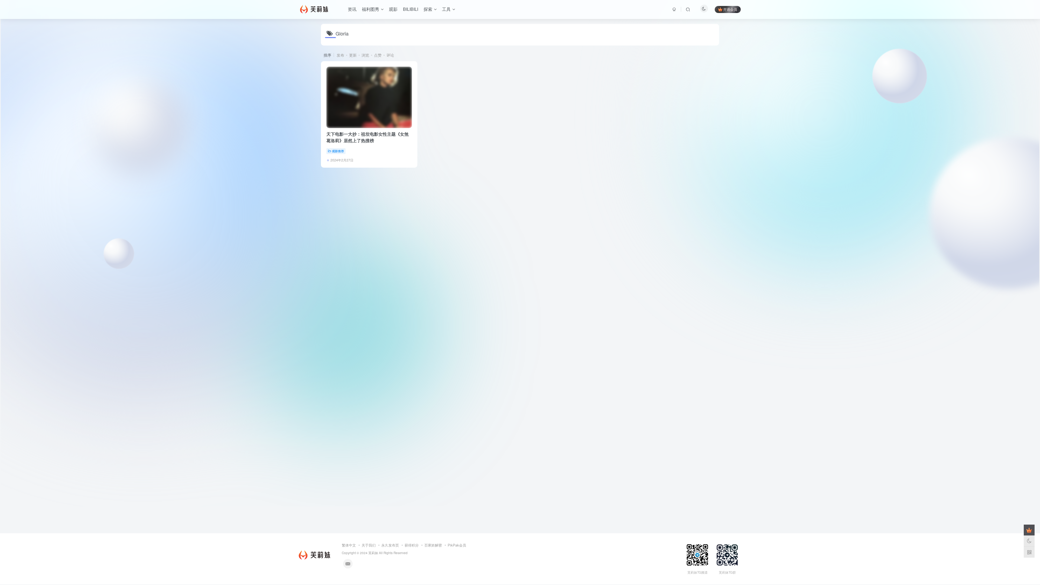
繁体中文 (349, 545)
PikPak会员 (457, 545)
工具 (446, 9)
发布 (340, 55)
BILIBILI (410, 9)
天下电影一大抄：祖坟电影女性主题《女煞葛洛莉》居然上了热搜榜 (367, 137)
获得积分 (412, 545)
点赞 (378, 55)
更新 (353, 55)
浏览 (365, 55)
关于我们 (369, 545)
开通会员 (730, 9)
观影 (393, 9)
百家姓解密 (433, 545)
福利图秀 (370, 9)
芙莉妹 (373, 553)
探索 (428, 9)
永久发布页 (390, 545)
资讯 (352, 9)
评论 (390, 55)
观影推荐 (338, 151)
